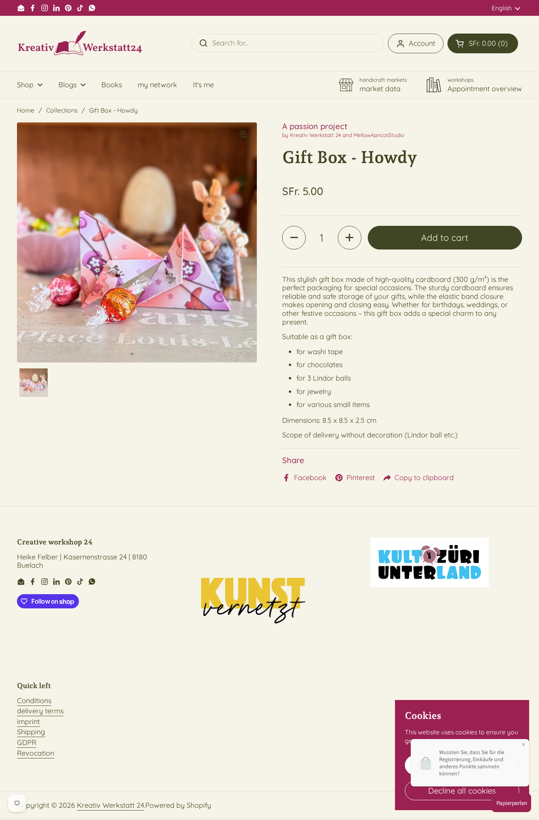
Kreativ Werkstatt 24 (110, 805)
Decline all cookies (462, 791)
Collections (61, 110)
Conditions (34, 700)
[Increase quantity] (349, 238)
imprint (28, 721)
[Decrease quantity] (294, 238)
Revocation (35, 753)
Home (25, 110)
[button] (482, 43)
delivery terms (40, 710)
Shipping (31, 731)
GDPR (26, 742)
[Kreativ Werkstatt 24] (80, 43)
